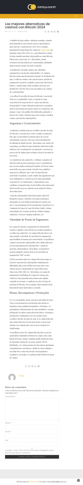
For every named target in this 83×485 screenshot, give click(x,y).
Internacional (22, 31)
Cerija (21, 375)
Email (8, 432)
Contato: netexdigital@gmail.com (53, 482)
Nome (8, 423)
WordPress (33, 482)
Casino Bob (45, 50)
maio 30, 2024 (10, 31)
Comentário (10, 396)
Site (6, 440)
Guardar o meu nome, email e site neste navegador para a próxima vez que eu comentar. (29, 451)
